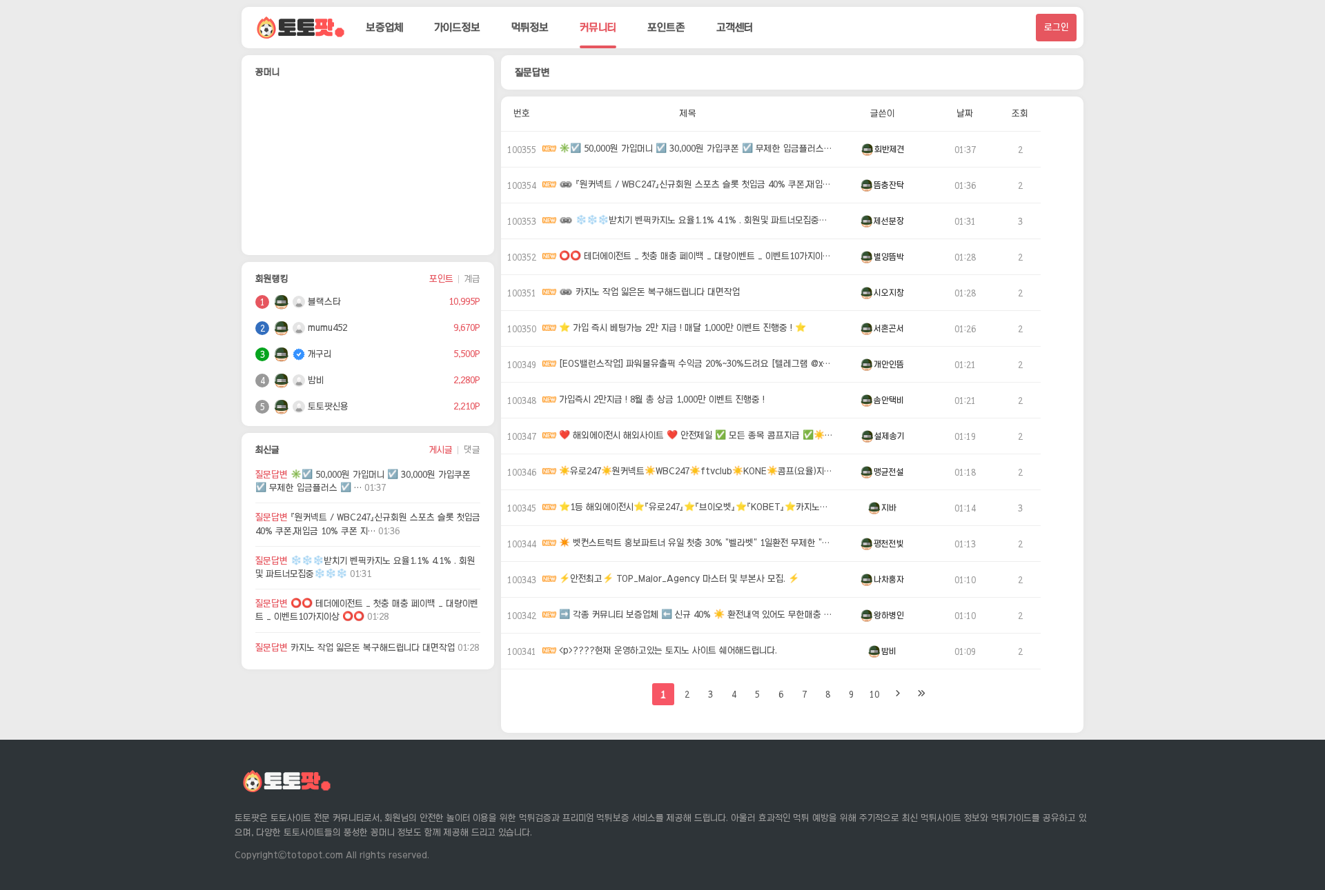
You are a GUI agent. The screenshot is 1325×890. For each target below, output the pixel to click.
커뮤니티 (598, 27)
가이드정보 (457, 27)
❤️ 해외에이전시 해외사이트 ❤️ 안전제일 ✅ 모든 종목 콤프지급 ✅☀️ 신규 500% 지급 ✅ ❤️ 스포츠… (695, 436)
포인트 (441, 278)
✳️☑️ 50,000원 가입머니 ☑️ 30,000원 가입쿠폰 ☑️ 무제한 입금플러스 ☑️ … (363, 481)
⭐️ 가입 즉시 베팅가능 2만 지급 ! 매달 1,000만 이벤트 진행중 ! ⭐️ (681, 328)
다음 (898, 694)
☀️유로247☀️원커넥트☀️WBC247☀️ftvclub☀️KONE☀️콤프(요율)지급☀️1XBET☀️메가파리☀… (695, 471)
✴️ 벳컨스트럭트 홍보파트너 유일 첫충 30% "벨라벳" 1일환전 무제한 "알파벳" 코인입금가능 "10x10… (695, 543)
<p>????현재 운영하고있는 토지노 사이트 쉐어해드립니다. (666, 651)
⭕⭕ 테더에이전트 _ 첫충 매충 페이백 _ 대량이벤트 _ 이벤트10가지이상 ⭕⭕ (366, 610)
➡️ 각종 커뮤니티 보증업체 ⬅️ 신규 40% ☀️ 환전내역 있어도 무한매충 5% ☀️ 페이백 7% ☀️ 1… (695, 615)
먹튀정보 (530, 27)
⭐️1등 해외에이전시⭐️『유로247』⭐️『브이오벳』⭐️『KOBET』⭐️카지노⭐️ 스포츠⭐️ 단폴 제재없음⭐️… (695, 507)
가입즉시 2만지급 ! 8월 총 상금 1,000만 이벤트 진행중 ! (660, 400)
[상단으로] (1297, 848)
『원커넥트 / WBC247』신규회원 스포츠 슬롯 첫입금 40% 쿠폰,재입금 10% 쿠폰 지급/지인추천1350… (703, 185)
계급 (472, 278)
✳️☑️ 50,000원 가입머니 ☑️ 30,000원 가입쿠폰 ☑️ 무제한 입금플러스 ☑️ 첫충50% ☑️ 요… (695, 149)
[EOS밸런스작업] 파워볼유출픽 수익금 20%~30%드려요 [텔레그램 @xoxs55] (695, 364)
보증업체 (384, 27)
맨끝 (921, 694)
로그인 (1056, 27)
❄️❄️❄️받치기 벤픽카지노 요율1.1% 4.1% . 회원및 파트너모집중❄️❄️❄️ (365, 567)
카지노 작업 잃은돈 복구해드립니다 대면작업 (367, 647)
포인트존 (666, 27)
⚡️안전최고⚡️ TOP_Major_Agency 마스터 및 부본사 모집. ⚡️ (677, 579)
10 (874, 694)
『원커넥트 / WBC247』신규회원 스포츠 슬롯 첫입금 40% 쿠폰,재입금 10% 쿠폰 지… (367, 524)
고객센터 (734, 27)
